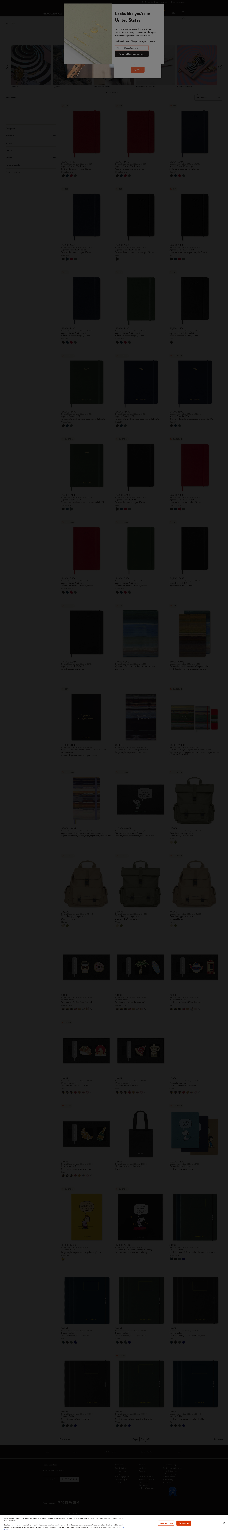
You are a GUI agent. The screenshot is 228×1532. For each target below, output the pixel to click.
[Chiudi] (224, 1522)
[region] (114, 1523)
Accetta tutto (184, 1523)
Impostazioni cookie (166, 1523)
